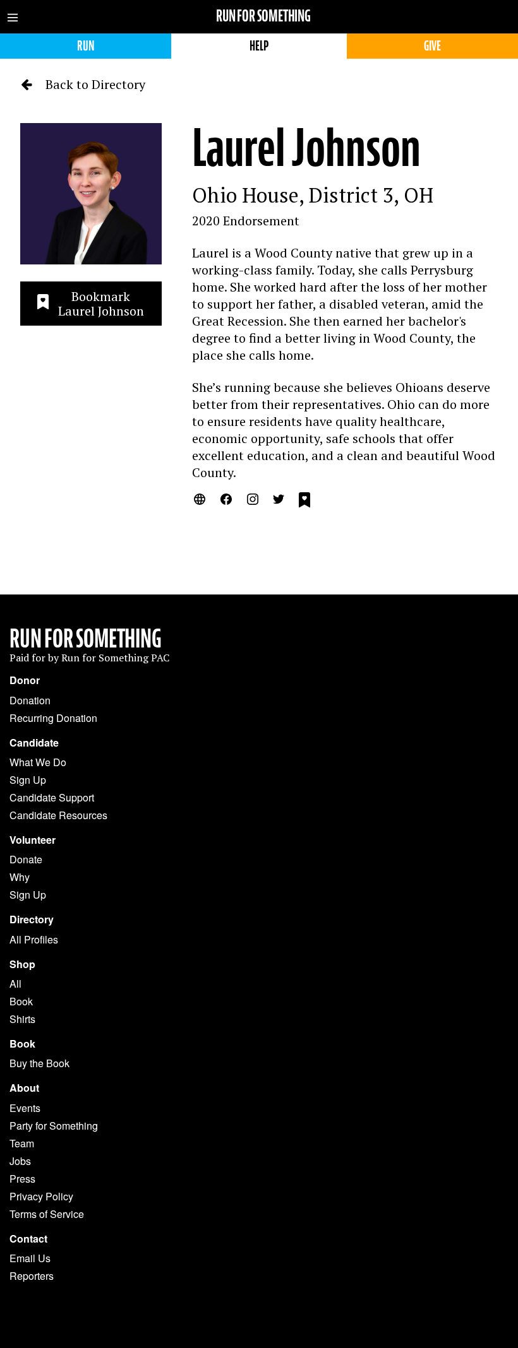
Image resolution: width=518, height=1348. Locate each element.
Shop (22, 964)
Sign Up (27, 779)
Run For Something (85, 638)
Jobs (20, 1161)
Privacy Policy (41, 1196)
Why (19, 877)
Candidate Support (51, 797)
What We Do (37, 762)
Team (21, 1143)
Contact (28, 1239)
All (15, 983)
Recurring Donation (53, 718)
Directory (31, 919)
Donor (24, 680)
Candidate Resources (58, 815)
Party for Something (53, 1125)
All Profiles (33, 939)
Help (259, 46)
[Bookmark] (304, 501)
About (24, 1088)
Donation (30, 700)
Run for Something (263, 16)
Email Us (30, 1258)
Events (24, 1108)
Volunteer (32, 840)
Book (21, 1001)
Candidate (34, 742)
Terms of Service (46, 1214)
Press (22, 1178)
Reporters (31, 1275)
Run (85, 46)
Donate (25, 859)
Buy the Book (39, 1063)
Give (432, 46)
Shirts (22, 1019)
